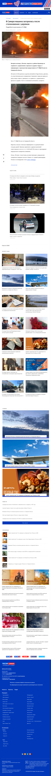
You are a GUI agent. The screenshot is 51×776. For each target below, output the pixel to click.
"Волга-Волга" (29, 712)
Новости (16, 12)
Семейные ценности (6, 716)
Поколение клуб (6, 714)
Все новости (25, 522)
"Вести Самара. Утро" (6, 723)
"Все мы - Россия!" (30, 697)
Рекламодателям (30, 738)
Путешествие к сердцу (31, 714)
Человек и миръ (30, 708)
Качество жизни (30, 710)
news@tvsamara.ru (12, 672)
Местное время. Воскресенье (8, 708)
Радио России (5, 743)
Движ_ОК (29, 723)
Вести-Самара (5, 699)
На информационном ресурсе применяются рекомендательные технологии (26, 684)
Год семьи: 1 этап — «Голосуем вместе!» (34, 721)
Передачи (4, 692)
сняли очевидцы (31, 159)
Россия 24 (5, 733)
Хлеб (3, 721)
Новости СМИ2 (5, 245)
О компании (35, 12)
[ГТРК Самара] (8, 13)
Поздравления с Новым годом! (8, 712)
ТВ (26, 12)
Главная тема (5, 701)
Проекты (10, 689)
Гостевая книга (29, 734)
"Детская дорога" (6, 697)
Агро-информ (29, 701)
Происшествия (14, 165)
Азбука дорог (29, 699)
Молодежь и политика (7, 710)
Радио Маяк (5, 741)
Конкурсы (22, 12)
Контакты (29, 736)
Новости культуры (30, 703)
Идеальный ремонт (30, 716)
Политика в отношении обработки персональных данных (22, 682)
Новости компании (30, 732)
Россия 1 (4, 731)
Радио (29, 12)
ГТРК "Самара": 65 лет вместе (8, 703)
